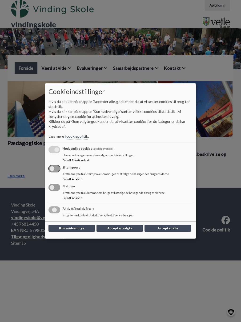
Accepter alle (167, 228)
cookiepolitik (77, 136)
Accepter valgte (119, 228)
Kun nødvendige (71, 228)
